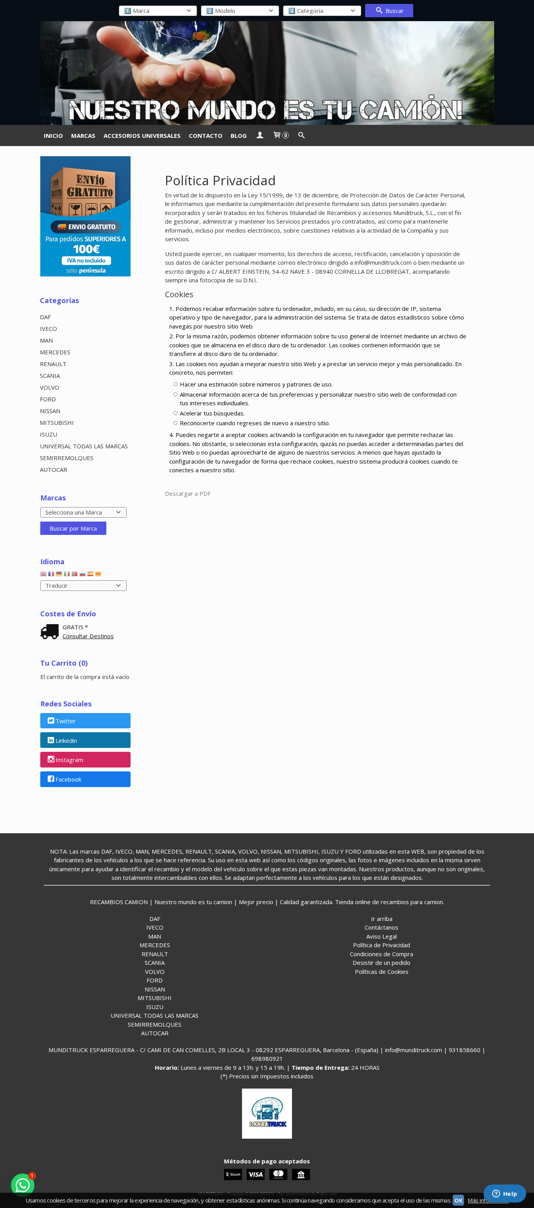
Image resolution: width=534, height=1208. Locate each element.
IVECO (48, 328)
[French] (51, 575)
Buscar (394, 10)
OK (458, 1200)
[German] (59, 575)
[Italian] (67, 575)
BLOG (239, 135)
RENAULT (53, 364)
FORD (48, 399)
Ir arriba (381, 919)
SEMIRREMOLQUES (66, 458)
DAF (45, 317)
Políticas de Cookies (382, 971)
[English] (43, 575)
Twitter (66, 721)
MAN (46, 340)
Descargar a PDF (188, 493)
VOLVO (49, 387)
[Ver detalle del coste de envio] (51, 632)
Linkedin (66, 740)
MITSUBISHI (57, 422)
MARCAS (83, 135)
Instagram (69, 760)
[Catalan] (99, 575)
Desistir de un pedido (381, 962)
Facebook (68, 780)
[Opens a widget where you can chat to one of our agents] (504, 1194)
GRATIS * (75, 627)
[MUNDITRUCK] (267, 73)
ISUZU (48, 434)
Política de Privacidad (381, 945)
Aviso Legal (381, 936)
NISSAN (50, 411)
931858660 (464, 1050)
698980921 (267, 1058)
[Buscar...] (301, 135)
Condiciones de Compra (381, 954)
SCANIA (50, 375)
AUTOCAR (53, 469)
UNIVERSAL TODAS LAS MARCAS (84, 446)
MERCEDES (55, 352)
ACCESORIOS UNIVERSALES (142, 135)
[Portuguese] (75, 575)
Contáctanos (381, 927)
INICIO (53, 135)
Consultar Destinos (88, 636)
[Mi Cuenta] (259, 135)
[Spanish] (90, 575)
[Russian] (82, 575)
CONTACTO (205, 135)
